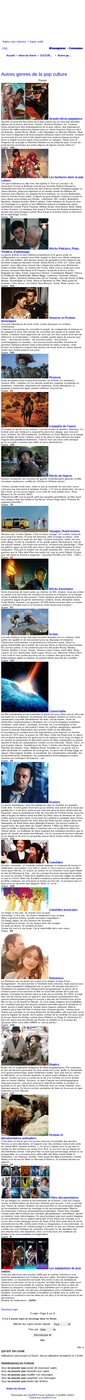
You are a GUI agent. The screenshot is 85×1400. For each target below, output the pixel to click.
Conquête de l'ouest (62, 426)
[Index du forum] (42, 18)
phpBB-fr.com (49, 1397)
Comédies (56, 862)
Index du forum (16, 1388)
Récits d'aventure (61, 589)
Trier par (33, 1329)
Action (53, 634)
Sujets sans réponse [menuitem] (14, 41)
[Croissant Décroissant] (42, 1335)
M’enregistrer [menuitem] (57, 48)
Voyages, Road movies (64, 531)
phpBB (31, 1395)
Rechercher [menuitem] (81, 56)
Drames (54, 802)
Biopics (54, 1064)
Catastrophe (57, 711)
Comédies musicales (63, 910)
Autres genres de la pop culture (34, 74)
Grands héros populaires (65, 118)
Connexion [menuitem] (76, 48)
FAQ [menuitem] (5, 48)
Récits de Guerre (60, 475)
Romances (56, 978)
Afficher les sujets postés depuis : (32, 1324)
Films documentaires (64, 1197)
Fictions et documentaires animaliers (32, 1136)
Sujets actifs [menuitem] (36, 41)
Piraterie (55, 377)
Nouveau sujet (9, 1309)
